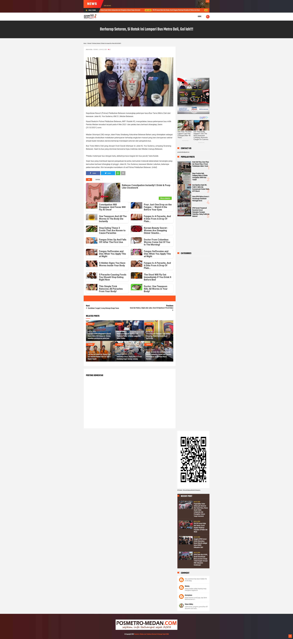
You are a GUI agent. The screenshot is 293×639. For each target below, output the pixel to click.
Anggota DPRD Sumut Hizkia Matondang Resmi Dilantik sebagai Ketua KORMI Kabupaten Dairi (201, 10)
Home (199, 16)
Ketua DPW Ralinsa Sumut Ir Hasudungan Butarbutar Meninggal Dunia (200, 198)
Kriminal (98, 180)
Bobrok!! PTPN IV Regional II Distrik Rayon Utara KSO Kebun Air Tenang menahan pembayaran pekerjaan (99, 336)
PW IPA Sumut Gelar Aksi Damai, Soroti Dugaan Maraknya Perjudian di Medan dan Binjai (140, 10)
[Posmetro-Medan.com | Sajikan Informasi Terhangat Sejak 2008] (146, 629)
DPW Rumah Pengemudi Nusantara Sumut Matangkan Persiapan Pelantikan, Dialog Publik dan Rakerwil (200, 212)
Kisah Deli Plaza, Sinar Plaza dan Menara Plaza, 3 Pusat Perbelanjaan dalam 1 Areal (200, 164)
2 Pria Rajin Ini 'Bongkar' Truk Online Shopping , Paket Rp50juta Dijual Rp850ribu (158, 336)
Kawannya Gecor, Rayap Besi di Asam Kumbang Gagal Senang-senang (129, 358)
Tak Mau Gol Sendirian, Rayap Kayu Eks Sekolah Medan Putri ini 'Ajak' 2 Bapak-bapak (99, 356)
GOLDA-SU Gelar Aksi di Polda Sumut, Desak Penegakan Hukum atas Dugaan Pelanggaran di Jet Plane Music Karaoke (158, 355)
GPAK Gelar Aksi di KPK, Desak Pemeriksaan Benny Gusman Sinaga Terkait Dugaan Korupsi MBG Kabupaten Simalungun (201, 560)
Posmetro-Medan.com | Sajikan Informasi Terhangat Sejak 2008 (151, 634)
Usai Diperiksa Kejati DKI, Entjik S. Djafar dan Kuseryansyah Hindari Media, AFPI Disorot (200, 188)
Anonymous (188, 595)
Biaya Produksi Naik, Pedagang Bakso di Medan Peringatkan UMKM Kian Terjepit (200, 176)
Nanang (187, 586)
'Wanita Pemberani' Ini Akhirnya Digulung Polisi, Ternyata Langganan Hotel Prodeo (129, 336)
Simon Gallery (189, 604)
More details (165, 198)
